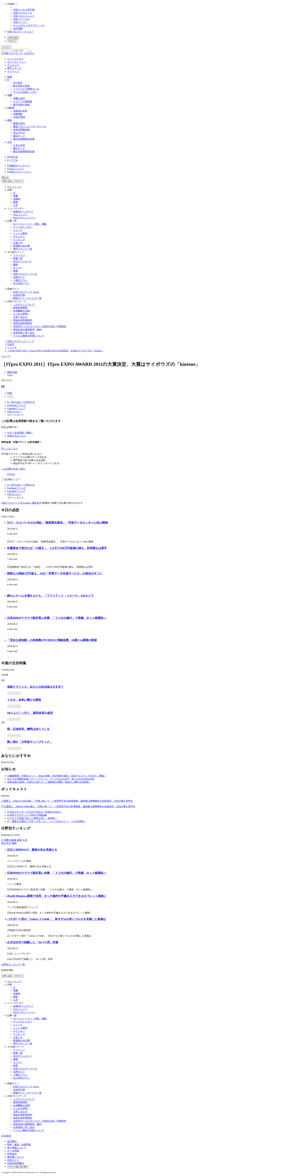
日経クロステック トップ (20, 341)
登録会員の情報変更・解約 (27, 329)
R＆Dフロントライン (24, 217)
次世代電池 (19, 117)
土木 (9, 142)
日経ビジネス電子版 (24, 9)
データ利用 (13, 1151)
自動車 (10, 107)
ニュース (18, 230)
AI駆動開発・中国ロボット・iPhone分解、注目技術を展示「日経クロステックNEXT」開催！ (56, 776)
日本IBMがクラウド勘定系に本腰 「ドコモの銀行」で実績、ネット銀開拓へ (56, 617)
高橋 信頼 (12, 372)
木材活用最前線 (21, 129)
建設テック (19, 136)
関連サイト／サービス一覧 (27, 298)
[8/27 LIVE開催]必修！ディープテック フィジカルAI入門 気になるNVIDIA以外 (50, 779)
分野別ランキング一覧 (13, 964)
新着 (9, 77)
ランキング (13, 65)
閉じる (5, 178)
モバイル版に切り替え (18, 1167)
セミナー (18, 267)
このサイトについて (24, 304)
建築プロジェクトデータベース (29, 126)
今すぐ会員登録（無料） (20, 432)
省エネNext (19, 132)
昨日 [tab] (9, 843)
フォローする (14, 693)
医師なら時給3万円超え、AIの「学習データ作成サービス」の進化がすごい (54, 573)
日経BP (11, 4)
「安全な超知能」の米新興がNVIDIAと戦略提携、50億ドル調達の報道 (52, 640)
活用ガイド (19, 277)
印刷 (9, 393)
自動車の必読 (20, 111)
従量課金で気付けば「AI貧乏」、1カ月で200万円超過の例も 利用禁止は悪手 (57, 548)
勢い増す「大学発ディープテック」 (29, 741)
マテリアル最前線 (22, 101)
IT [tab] (2, 840)
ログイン (12, 41)
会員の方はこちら (16, 436)
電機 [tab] (6, 840)
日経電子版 (19, 295)
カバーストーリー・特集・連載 (29, 224)
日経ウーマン (20, 22)
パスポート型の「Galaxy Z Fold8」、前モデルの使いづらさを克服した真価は (56, 919)
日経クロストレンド (24, 16)
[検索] (30, 51)
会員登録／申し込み (24, 332)
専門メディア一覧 (22, 249)
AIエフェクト (20, 214)
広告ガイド (13, 1160)
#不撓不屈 (12, 157)
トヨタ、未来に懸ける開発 (24, 699)
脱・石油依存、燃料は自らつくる (28, 728)
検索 (15, 271)
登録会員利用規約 (22, 320)
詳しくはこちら (9, 448)
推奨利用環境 (20, 307)
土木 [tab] (24, 840)
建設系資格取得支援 (24, 139)
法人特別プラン (21, 283)
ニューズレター (15, 59)
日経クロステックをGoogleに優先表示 (21, 503)
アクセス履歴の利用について (28, 335)
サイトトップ (14, 187)
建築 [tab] (19, 840)
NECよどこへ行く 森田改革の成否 (30, 712)
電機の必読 (19, 98)
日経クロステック (22, 13)
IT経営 (10, 344)
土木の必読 (19, 145)
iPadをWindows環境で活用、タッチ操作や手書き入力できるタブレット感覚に (56, 895)
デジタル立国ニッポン (25, 92)
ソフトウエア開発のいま (26, 89)
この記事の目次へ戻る (13, 469)
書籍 (15, 264)
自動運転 (18, 114)
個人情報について (16, 1147)
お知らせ (18, 242)
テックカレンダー (22, 227)
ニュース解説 (20, 233)
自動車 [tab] (13, 840)
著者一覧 (18, 258)
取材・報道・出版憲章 (19, 1144)
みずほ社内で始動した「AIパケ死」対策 (32, 942)
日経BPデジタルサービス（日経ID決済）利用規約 (39, 326)
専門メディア (14, 68)
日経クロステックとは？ (20, 31)
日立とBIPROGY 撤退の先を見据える (32, 849)
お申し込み (13, 37)
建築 (9, 120)
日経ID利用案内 (15, 1163)
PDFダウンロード (22, 261)
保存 (10, 396)
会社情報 (18, 28)
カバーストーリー (16, 62)
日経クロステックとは (25, 274)
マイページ (13, 71)
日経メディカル (21, 19)
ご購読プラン (20, 280)
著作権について (15, 1157)
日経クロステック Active (26, 292)
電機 (9, 95)
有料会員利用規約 (22, 323)
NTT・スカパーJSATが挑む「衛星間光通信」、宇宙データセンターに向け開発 (57, 522)
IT (8, 80)
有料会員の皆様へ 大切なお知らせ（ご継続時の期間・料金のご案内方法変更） (49, 782)
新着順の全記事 (21, 246)
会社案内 (12, 1141)
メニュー (6, 47)
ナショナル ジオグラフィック (29, 25)
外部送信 (12, 1154)
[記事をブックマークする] (8, 539)
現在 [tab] (3, 843)
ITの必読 (17, 82)
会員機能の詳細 (21, 310)
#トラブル (12, 160)
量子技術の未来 (21, 86)
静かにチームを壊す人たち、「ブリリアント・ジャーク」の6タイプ (50, 595)
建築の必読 (19, 123)
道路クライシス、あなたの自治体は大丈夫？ (35, 686)
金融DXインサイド (23, 211)
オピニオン (19, 236)
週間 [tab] (14, 843)
